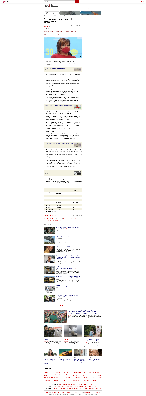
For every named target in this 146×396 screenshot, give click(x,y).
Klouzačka (76, 386)
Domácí (54, 8)
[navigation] (1, 2)
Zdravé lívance (76, 375)
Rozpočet (64, 218)
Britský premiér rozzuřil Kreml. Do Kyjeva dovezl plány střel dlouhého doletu (67, 296)
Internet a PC (46, 9)
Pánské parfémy (98, 388)
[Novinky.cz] (51, 5)
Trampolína (67, 386)
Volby (58, 8)
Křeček (53, 220)
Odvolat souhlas (87, 392)
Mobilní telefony (56, 388)
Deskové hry (81, 388)
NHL (64, 380)
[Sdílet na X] (81, 215)
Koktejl (91, 8)
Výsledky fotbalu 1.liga (68, 374)
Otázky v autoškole (96, 378)
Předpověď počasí (66, 384)
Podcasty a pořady (67, 9)
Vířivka (95, 386)
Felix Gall (55, 378)
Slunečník (71, 386)
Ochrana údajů (80, 392)
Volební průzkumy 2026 (48, 374)
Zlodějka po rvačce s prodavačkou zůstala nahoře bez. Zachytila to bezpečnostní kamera (68, 267)
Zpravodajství (59, 218)
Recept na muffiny (76, 374)
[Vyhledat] (77, 1)
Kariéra (59, 392)
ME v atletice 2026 (67, 377)
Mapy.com (60, 384)
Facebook (48, 392)
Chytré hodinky (91, 388)
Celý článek (70, 319)
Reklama (55, 392)
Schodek (76, 218)
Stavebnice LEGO (63, 388)
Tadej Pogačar (56, 377)
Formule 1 (65, 378)
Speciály (78, 9)
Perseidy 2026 (73, 384)
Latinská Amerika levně (87, 378)
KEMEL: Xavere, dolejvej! (62, 286)
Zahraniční (61, 8)
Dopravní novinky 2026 (97, 375)
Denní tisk (90, 9)
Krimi (77, 8)
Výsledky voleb (46, 375)
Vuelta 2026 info (57, 372)
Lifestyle (87, 8)
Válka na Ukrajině (67, 8)
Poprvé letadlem (86, 374)
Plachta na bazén (61, 386)
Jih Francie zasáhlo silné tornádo (71, 338)
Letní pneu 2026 (96, 372)
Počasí (81, 9)
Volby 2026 (46, 372)
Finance (49, 220)
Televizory (86, 388)
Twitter (52, 392)
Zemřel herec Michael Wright (63, 246)
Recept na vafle (76, 378)
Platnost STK (95, 380)
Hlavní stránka (46, 8)
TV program (85, 9)
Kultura (79, 8)
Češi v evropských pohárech (88, 384)
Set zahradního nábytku (83, 386)
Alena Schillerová (71, 218)
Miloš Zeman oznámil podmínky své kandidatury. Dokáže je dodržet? (67, 228)
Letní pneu (76, 388)
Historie (62, 9)
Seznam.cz (142, 1)
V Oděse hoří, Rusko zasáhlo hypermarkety (66, 237)
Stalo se (51, 8)
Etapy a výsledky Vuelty (58, 374)
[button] (63, 47)
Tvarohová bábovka (77, 377)
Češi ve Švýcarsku (86, 377)
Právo (45, 25)
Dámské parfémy (70, 388)
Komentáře (73, 8)
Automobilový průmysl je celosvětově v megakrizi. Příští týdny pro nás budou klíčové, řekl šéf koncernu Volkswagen (68, 257)
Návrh (60, 220)
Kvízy (75, 9)
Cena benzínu (79, 384)
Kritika (56, 220)
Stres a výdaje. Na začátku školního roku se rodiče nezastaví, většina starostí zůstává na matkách (92, 339)
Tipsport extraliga (67, 375)
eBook (73, 25)
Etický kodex (74, 392)
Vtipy (57, 230)
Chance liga (66, 372)
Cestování (58, 9)
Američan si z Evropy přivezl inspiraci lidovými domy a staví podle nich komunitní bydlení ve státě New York (69, 277)
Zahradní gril (90, 386)
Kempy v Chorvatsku (87, 372)
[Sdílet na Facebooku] (79, 215)
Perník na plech (76, 380)
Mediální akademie (68, 392)
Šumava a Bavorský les (87, 375)
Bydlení (57, 279)
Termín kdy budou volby (48, 377)
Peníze (45, 220)
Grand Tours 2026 (57, 380)
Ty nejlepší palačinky (77, 372)
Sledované (95, 9)
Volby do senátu (47, 378)
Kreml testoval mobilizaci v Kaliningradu (50, 338)
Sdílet (77, 25)
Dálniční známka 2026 (97, 374)
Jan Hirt (55, 375)
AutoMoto (51, 9)
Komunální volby (47, 380)
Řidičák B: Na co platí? (97, 377)
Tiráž (63, 392)
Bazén (55, 386)
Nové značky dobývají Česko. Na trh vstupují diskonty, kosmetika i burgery (82, 311)
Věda (55, 9)
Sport (72, 9)
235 (81, 25)
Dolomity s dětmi (86, 380)
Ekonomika (84, 8)
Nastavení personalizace (95, 392)
